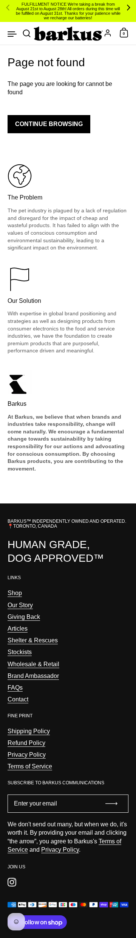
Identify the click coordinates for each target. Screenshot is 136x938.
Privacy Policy (60, 849)
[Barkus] (68, 33)
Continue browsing (49, 124)
